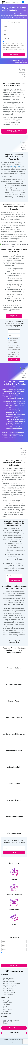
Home (8, 60)
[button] (23, 2)
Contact (5, 1023)
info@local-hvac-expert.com (11, 1020)
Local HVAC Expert (15, 166)
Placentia (14, 60)
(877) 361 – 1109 (8, 1022)
